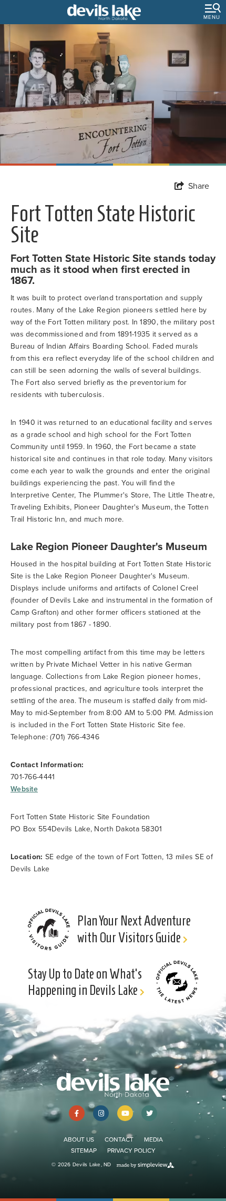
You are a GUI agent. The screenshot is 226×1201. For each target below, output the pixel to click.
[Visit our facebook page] (77, 1113)
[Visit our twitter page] (149, 1113)
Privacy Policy (131, 1150)
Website (24, 788)
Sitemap (84, 1150)
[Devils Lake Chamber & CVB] (104, 12)
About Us (79, 1139)
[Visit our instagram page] (101, 1113)
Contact (119, 1139)
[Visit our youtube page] (125, 1113)
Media (153, 1139)
